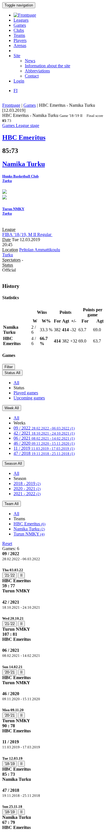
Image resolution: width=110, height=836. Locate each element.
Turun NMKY (29, 534)
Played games (26, 392)
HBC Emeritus (29, 523)
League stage (27, 125)
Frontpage (11, 105)
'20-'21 (10, 672)
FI (15, 90)
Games (20, 25)
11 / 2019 (44, 448)
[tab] (55, 580)
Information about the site (47, 65)
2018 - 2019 (27, 483)
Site (17, 55)
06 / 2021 (44, 438)
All (16, 382)
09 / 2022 (44, 428)
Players (20, 40)
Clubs (19, 30)
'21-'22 (10, 575)
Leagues (21, 20)
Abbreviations (37, 70)
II (21, 575)
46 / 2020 (44, 443)
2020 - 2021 (27, 488)
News (30, 60)
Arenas (20, 45)
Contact (32, 76)
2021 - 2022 (27, 493)
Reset (7, 543)
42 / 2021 (44, 433)
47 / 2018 (44, 453)
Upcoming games (29, 397)
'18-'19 (10, 764)
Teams (19, 35)
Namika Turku (29, 528)
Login (19, 81)
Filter (9, 367)
